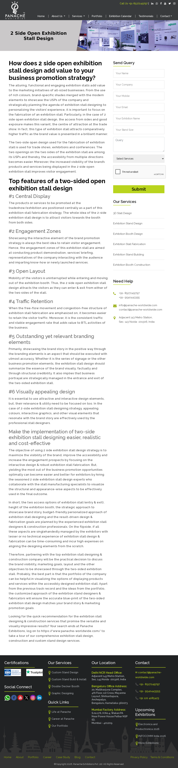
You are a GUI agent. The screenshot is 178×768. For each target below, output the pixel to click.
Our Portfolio (59, 725)
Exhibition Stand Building (128, 254)
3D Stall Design (122, 213)
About (19, 757)
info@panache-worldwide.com (138, 305)
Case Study (63, 757)
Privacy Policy (139, 757)
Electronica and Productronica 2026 (147, 727)
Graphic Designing (62, 693)
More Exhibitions (148, 743)
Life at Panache (61, 711)
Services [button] (77, 16)
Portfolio (97, 16)
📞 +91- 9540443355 (147, 691)
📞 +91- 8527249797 (147, 684)
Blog (77, 757)
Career (47, 757)
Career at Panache (62, 718)
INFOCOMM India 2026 (152, 736)
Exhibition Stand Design (127, 223)
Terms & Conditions (162, 757)
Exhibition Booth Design (128, 233)
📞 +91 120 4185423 (147, 698)
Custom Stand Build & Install (68, 679)
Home (41, 16)
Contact (90, 757)
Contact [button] (165, 16)
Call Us (134, 3)
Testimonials (146, 16)
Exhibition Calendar (120, 16)
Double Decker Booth (65, 686)
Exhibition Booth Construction (131, 264)
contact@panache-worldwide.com (140, 309)
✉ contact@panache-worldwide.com (148, 675)
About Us (57, 16)
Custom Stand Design (64, 672)
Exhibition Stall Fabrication (129, 244)
